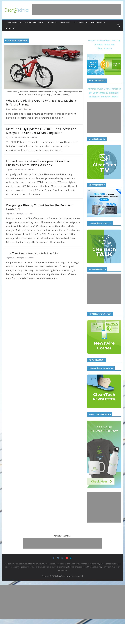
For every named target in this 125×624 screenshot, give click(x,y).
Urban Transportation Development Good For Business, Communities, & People (38, 163)
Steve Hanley (19, 170)
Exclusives (79, 22)
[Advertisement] (76, 9)
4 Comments (27, 109)
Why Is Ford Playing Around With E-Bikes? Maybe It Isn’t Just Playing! (41, 102)
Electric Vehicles (33, 22)
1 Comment (29, 258)
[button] (19, 22)
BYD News (52, 22)
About (8, 28)
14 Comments (32, 137)
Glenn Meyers (19, 214)
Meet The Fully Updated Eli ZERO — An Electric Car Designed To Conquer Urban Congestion (41, 131)
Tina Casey (18, 109)
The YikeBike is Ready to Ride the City (32, 253)
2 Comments (29, 170)
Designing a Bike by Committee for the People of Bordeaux (39, 207)
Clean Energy (12, 22)
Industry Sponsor (20, 137)
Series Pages (96, 22)
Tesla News (65, 22)
